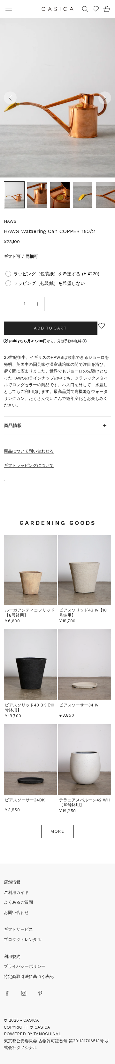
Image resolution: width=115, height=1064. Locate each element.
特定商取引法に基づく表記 (29, 976)
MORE (57, 831)
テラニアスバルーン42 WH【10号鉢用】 (84, 802)
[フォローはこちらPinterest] (40, 993)
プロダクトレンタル (22, 939)
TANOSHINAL (47, 1033)
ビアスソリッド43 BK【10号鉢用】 (29, 708)
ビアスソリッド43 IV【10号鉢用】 (83, 613)
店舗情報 (12, 882)
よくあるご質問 (18, 902)
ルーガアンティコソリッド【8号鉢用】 (30, 613)
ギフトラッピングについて (29, 465)
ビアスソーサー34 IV (78, 705)
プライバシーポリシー (24, 966)
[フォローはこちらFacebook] (7, 993)
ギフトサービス (18, 929)
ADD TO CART (50, 328)
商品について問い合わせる (29, 451)
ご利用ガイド (16, 892)
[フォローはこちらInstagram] (23, 993)
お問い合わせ (16, 912)
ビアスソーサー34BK (25, 800)
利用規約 (12, 956)
